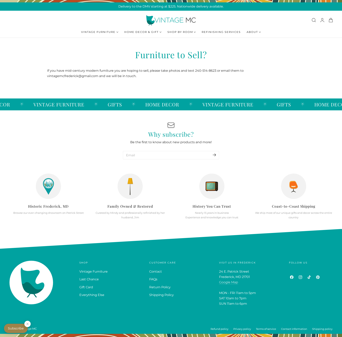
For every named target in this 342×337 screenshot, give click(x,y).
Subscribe (16, 328)
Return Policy (160, 287)
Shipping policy (322, 328)
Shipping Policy (161, 295)
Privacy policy (242, 328)
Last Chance (89, 279)
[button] (313, 20)
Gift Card (86, 287)
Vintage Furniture (93, 271)
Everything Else (91, 295)
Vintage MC (29, 328)
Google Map (228, 282)
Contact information (294, 328)
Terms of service (266, 328)
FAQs (153, 279)
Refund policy (219, 328)
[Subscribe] (214, 155)
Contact (155, 271)
